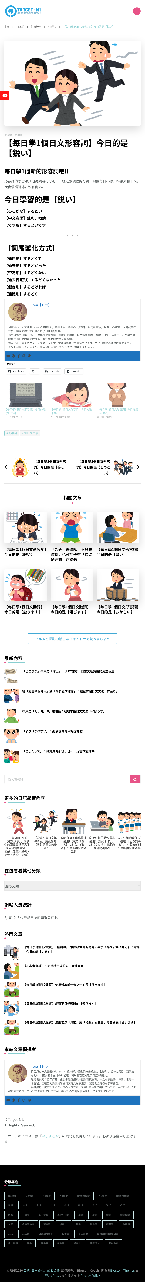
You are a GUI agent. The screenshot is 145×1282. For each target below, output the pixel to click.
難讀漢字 (94, 1243)
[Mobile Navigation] (137, 11)
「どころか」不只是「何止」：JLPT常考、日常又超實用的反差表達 (68, 671)
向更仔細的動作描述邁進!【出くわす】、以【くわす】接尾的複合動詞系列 (45, 843)
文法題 (25, 1233)
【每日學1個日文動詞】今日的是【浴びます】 (71, 609)
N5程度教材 (122, 1195)
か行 (24, 1205)
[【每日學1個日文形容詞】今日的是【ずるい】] (25, 395)
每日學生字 (31, 433)
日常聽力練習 (46, 1233)
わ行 (10, 1214)
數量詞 (126, 1224)
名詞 (10, 1224)
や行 (108, 1205)
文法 (10, 1233)
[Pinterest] (13, 356)
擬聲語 (109, 1224)
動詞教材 (125, 1214)
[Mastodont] (29, 356)
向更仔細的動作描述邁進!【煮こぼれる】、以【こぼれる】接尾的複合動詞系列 (17, 844)
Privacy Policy (90, 1275)
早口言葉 (83, 1233)
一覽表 (25, 1214)
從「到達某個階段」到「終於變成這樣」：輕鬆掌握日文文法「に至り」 (70, 691)
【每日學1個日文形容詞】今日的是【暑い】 (118, 552)
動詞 (108, 1214)
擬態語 (93, 1224)
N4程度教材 (83, 1195)
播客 (78, 1224)
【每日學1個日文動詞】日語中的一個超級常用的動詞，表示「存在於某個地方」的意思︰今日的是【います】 (81, 949)
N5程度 (103, 1195)
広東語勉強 (28, 1224)
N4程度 (64, 1195)
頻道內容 (113, 1243)
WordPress (52, 1275)
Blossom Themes (122, 1270)
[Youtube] (8, 356)
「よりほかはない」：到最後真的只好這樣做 (52, 731)
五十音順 (43, 1214)
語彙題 (44, 1243)
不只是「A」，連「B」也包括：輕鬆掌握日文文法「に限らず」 (64, 711)
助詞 (94, 1214)
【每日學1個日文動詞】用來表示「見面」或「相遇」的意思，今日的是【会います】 (80, 1022)
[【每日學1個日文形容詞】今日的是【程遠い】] (118, 395)
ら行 (122, 1205)
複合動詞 (13, 1243)
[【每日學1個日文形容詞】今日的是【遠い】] (72, 395)
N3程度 (8, 135)
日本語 (65, 1233)
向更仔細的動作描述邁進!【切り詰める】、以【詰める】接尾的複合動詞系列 (73, 843)
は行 (80, 1205)
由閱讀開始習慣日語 (107, 1233)
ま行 (94, 1205)
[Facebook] (18, 356)
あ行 (10, 1205)
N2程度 (29, 1195)
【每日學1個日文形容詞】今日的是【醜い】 (25, 552)
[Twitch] (24, 356)
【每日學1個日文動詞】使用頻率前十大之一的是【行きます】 (64, 984)
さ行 (38, 1205)
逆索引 (77, 1243)
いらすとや (50, 1135)
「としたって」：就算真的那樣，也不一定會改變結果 (58, 751)
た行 (52, 1205)
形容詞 (19, 135)
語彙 (29, 1243)
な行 (66, 1205)
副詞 (80, 1214)
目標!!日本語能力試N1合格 (42, 1270)
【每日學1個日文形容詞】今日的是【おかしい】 (118, 609)
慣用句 (63, 1224)
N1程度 (12, 1195)
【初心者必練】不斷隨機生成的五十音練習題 (53, 965)
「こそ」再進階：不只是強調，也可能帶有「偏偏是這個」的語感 (71, 554)
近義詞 (61, 1243)
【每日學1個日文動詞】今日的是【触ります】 (24, 609)
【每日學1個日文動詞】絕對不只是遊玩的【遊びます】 (60, 1003)
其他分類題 (63, 1214)
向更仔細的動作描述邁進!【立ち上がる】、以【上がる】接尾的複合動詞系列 (102, 843)
